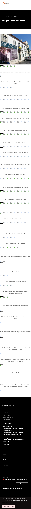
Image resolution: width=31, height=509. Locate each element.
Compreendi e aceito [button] (8, 506)
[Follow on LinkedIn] (7, 492)
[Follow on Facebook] (10, 492)
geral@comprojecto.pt (14, 434)
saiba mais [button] (5, 502)
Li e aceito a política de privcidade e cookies (16, 479)
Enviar (22, 483)
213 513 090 (9, 426)
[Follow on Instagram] (4, 492)
